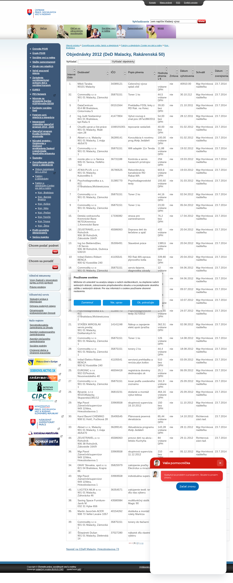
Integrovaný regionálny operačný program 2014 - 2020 (43, 124)
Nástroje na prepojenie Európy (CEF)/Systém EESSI (43, 101)
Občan (43, 28)
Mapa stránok (166, 2)
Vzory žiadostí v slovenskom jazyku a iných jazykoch (44, 281)
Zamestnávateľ (135, 28)
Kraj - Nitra (43, 208)
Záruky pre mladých (42, 66)
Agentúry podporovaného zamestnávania (42, 333)
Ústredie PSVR (40, 49)
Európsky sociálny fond (42, 109)
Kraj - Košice (44, 204)
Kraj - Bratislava (46, 192)
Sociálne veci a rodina (109, 29)
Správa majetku (40, 237)
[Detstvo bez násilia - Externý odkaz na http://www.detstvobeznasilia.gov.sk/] (44, 391)
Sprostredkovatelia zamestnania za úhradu (41, 326)
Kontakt (152, 2)
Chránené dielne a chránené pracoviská (40, 351)
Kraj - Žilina (43, 226)
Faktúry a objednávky (41, 177)
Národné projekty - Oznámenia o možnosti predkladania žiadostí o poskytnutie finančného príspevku (43, 147)
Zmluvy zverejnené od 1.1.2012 (44, 170)
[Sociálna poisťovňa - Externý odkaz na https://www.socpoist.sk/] (44, 436)
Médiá (161, 28)
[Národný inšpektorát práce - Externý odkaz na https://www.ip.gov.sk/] (44, 428)
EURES (36, 89)
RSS (178, 2)
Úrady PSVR (38, 53)
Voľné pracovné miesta (40, 72)
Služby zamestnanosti (43, 62)
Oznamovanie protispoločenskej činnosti (42, 311)
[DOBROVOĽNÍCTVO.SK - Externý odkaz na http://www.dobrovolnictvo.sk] (44, 373)
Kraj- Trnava (44, 221)
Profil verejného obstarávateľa (40, 231)
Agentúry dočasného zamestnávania (40, 340)
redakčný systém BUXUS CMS (49, 569)
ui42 (79, 569)
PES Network (39, 94)
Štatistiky (37, 158)
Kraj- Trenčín (44, 217)
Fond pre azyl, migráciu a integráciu (43, 116)
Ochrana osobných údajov (43, 306)
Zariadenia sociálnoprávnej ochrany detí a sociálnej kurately (41, 81)
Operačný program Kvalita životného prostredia (42, 134)
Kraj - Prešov (44, 212)
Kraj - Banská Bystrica (44, 198)
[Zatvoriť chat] (220, 463)
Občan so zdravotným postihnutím (76, 31)
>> (142, 543)
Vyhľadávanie (140, 21)
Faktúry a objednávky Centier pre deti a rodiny (44, 186)
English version (191, 2)
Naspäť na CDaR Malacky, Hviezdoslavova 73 (92, 549)
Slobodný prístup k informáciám (39, 300)
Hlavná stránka (73, 45)
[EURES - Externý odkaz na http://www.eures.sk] (44, 365)
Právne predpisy (38, 287)
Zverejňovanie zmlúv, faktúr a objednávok (43, 163)
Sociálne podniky (38, 346)
